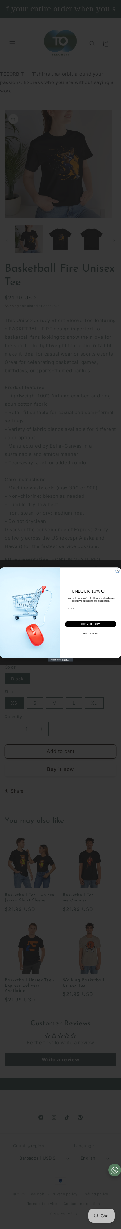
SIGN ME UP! (90, 624)
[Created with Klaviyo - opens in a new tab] (60, 660)
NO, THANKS (90, 633)
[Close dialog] (117, 571)
